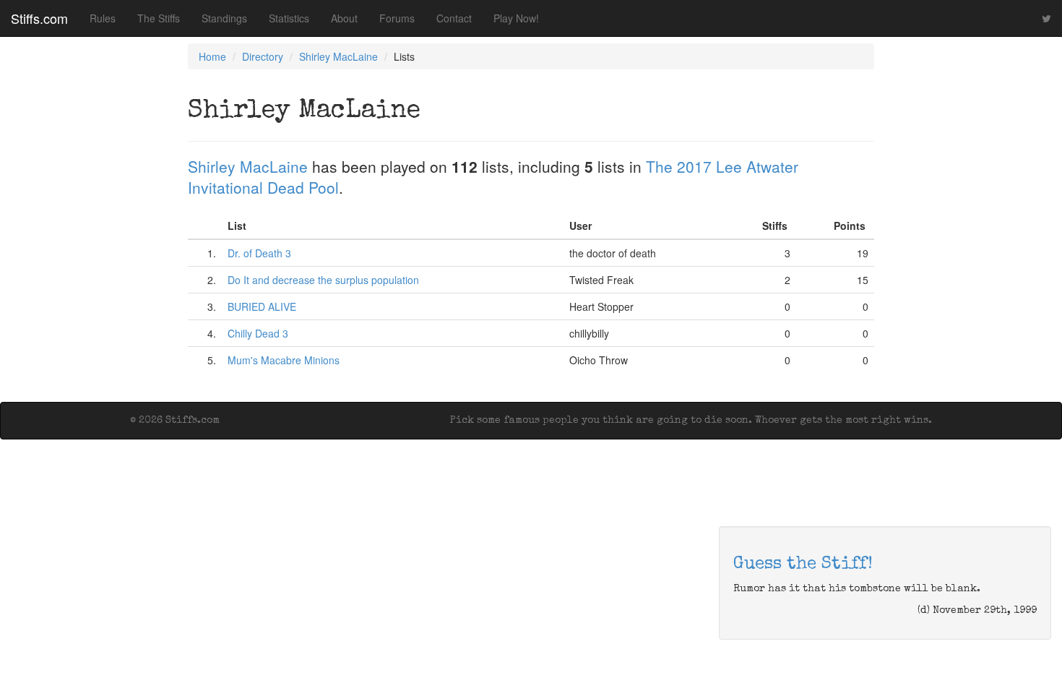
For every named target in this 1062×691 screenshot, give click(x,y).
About (344, 18)
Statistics (289, 18)
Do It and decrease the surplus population (323, 279)
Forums (397, 18)
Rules (103, 18)
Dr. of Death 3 (259, 253)
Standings (224, 18)
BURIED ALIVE (262, 306)
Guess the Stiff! (803, 564)
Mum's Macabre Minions (284, 360)
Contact (454, 18)
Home (212, 56)
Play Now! (516, 18)
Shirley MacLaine (338, 56)
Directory (262, 56)
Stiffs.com (39, 18)
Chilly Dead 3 (258, 333)
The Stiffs (158, 18)
